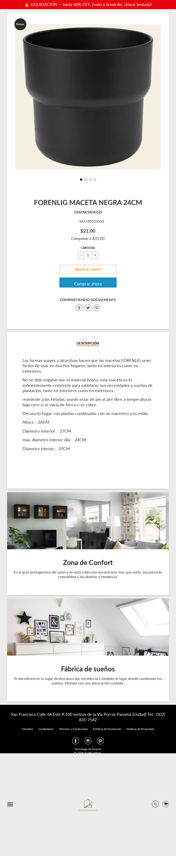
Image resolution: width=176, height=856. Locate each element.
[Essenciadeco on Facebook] (75, 742)
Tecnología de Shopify (87, 749)
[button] (88, 269)
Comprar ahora (88, 283)
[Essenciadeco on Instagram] (88, 742)
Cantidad (88, 248)
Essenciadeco (88, 212)
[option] (88, 97)
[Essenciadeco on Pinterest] (100, 742)
